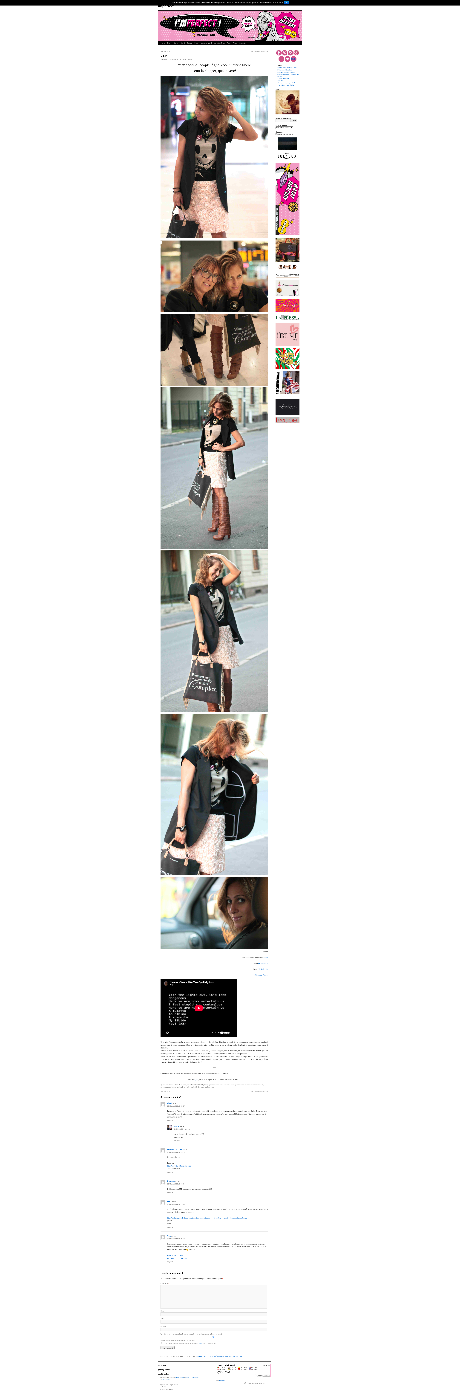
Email (163, 1319)
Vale (169, 1235)
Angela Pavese (187, 59)
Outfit (201, 1085)
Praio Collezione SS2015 (259, 51)
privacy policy (164, 1369)
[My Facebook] (279, 55)
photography (207, 1085)
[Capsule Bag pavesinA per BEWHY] (287, 261)
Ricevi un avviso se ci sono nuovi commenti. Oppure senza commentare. (190, 1343)
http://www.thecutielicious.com (179, 1165)
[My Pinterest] (284, 55)
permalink (211, 1087)
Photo (196, 43)
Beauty (189, 43)
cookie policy (163, 1374)
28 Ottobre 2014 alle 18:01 (176, 1184)
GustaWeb (222, 1380)
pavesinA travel (206, 43)
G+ (177, 1258)
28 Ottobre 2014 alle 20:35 (176, 1204)
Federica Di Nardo (174, 1149)
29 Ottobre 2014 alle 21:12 (176, 1239)
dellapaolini (230, 1085)
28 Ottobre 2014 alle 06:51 (182, 1129)
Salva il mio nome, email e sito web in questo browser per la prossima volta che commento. (193, 1334)
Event (169, 43)
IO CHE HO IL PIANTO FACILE (287, 68)
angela (176, 1126)
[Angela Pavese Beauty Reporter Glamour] (287, 269)
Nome (163, 1311)
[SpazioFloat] (287, 414)
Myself (196, 1085)
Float (228, 43)
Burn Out (280, 81)
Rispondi (170, 1120)
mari (169, 1201)
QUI (196, 1079)
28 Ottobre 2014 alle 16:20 (176, 1152)
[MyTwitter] (287, 61)
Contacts (242, 43)
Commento (165, 1283)
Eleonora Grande (261, 975)
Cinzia (169, 1103)
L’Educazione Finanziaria (284, 70)
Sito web (163, 1326)
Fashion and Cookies (175, 1255)
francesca (171, 1181)
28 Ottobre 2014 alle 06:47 (176, 1106)
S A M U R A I (166, 51)
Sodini (265, 957)
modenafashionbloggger (168, 1087)
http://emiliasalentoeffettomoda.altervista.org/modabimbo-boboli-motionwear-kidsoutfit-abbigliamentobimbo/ (208, 1217)
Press (235, 43)
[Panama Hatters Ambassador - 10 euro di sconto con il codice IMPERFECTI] (287, 277)
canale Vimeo (166, 1380)
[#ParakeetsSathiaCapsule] (287, 311)
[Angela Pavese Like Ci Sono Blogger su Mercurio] (287, 296)
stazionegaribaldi (191, 1087)
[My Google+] (296, 55)
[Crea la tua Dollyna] (287, 345)
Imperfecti (166, 5)
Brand (183, 43)
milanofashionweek (256, 1085)
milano (247, 1085)
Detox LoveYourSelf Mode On (286, 72)
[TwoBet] (287, 422)
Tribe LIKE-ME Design (191, 1377)
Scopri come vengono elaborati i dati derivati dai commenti (219, 1356)
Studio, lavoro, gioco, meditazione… (287, 83)
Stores (176, 43)
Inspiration (190, 1085)
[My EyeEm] (281, 61)
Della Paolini (263, 969)
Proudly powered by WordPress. (256, 1383)
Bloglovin (183, 1258)
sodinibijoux (181, 1087)
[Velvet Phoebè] (287, 368)
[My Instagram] (290, 55)
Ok (286, 3)
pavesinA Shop (219, 43)
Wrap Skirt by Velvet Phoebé (285, 85)
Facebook (171, 1258)
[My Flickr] (293, 61)
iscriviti (201, 1343)
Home (163, 43)
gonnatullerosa (240, 1085)
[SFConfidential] (287, 394)
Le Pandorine (263, 963)
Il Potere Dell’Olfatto (283, 78)
